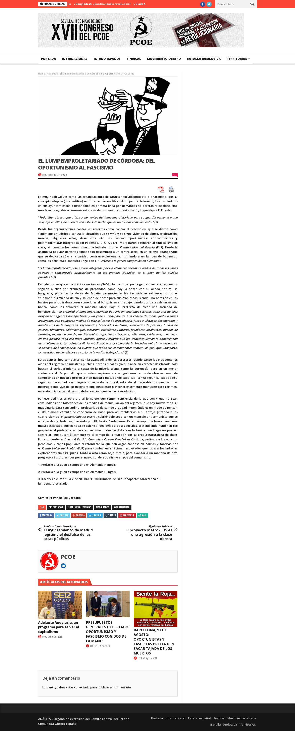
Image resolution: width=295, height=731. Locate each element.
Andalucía (52, 73)
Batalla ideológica (204, 59)
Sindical (134, 59)
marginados (102, 507)
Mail (143, 515)
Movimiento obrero (164, 59)
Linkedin (96, 515)
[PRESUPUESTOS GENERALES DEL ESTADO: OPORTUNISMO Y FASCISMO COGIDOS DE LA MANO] (108, 605)
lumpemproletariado (79, 507)
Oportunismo (121, 507)
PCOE (44, 174)
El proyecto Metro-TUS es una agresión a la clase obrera (148, 533)
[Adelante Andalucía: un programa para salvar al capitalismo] (60, 605)
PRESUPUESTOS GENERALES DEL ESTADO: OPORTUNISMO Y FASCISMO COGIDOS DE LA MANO (107, 631)
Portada (48, 59)
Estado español (107, 59)
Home (41, 73)
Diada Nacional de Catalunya (141, 4)
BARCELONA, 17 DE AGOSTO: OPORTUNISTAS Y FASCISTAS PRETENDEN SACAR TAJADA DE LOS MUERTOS (154, 641)
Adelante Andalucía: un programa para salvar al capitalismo (58, 627)
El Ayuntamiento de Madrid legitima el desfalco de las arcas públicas (68, 533)
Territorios (237, 59)
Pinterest (128, 515)
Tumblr (111, 515)
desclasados (56, 507)
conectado (82, 687)
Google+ (80, 515)
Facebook (47, 515)
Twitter (63, 515)
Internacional (74, 59)
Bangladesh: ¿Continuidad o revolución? (90, 4)
